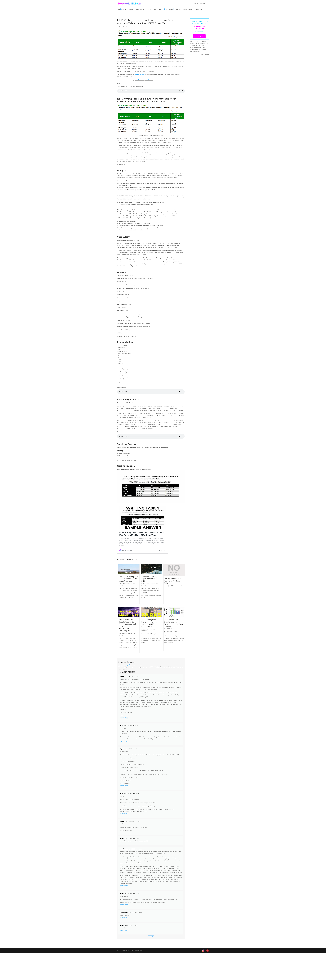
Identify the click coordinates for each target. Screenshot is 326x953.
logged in (128, 665)
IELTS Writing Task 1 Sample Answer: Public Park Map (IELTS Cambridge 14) (150, 623)
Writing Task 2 (151, 9)
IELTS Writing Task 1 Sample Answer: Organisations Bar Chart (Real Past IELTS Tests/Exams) (173, 624)
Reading (131, 9)
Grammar (177, 9)
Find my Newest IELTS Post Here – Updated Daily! (172, 581)
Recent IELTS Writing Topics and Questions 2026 (149, 578)
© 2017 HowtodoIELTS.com (125, 950)
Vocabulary (169, 9)
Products (202, 3)
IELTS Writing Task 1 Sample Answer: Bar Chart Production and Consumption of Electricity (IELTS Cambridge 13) (127, 625)
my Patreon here (140, 74)
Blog (195, 3)
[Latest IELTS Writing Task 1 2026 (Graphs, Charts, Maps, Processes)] (128, 569)
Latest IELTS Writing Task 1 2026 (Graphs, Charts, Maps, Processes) (128, 578)
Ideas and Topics (188, 9)
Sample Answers (127, 27)
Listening (124, 9)
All (119, 9)
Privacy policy (138, 950)
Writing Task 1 (140, 9)
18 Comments (178, 586)
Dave (120, 27)
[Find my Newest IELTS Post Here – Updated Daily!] (174, 570)
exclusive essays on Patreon (144, 80)
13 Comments (138, 27)
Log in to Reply (124, 718)
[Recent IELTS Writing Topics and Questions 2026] (151, 569)
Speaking (161, 9)
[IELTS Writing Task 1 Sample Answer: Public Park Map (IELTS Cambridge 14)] (151, 612)
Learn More (199, 36)
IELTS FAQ (198, 9)
